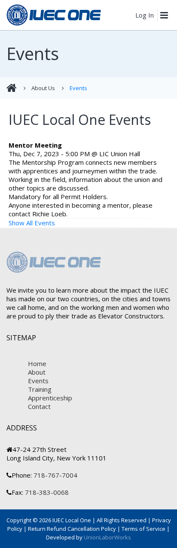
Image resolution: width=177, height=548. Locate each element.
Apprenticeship (50, 398)
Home (37, 363)
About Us (43, 88)
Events (78, 88)
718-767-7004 (54, 475)
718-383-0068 (46, 492)
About (37, 372)
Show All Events (32, 222)
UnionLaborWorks (106, 537)
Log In (144, 15)
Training (40, 389)
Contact (39, 406)
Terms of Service (143, 529)
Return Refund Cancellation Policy (72, 529)
